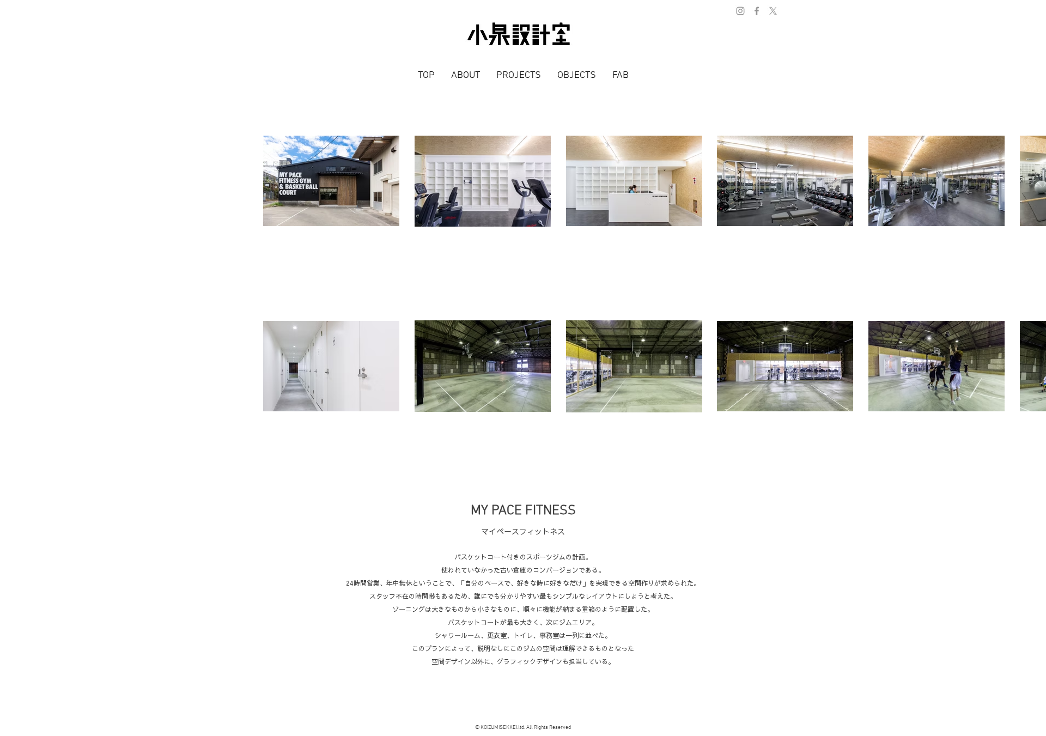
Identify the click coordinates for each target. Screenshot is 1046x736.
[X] (773, 10)
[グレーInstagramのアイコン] (740, 10)
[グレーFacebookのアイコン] (756, 10)
